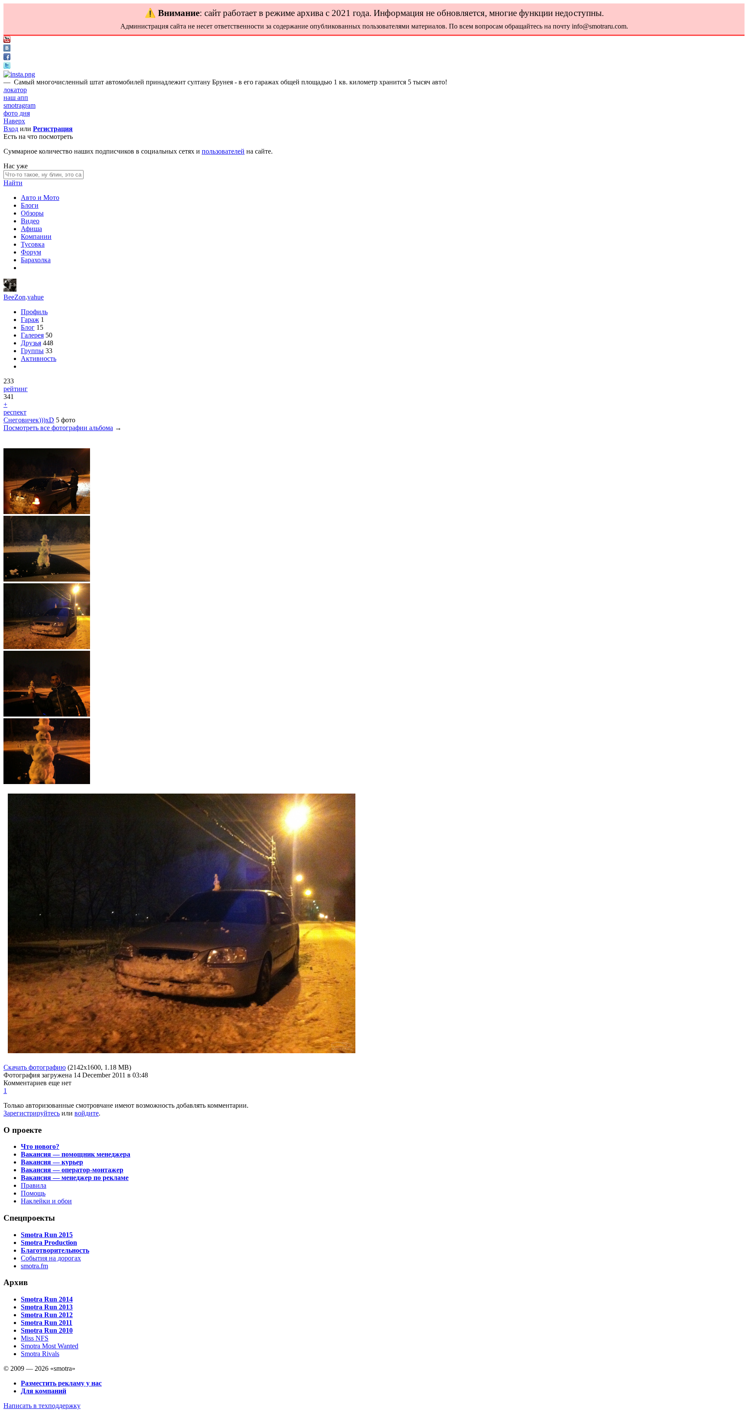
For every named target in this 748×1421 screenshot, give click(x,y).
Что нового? (40, 1146)
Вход (10, 128)
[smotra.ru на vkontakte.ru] (6, 49)
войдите (86, 1113)
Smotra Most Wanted (49, 1346)
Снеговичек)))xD (28, 420)
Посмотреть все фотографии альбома (58, 427)
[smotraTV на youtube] (6, 40)
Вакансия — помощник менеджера (75, 1154)
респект (14, 412)
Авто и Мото (40, 197)
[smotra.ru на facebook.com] (6, 57)
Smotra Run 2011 (46, 1322)
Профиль (34, 311)
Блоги (30, 205)
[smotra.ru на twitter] (6, 66)
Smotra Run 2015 (47, 1234)
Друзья (31, 343)
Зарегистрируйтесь (31, 1113)
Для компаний (43, 1391)
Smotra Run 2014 (47, 1299)
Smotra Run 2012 (47, 1314)
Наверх (14, 121)
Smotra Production (49, 1242)
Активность (38, 358)
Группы (32, 350)
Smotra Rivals (40, 1353)
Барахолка (36, 260)
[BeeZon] (9, 289)
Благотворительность (55, 1250)
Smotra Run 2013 (47, 1307)
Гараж (30, 319)
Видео (30, 221)
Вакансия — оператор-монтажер (72, 1169)
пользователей (223, 151)
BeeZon (14, 297)
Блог (28, 327)
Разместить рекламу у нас (61, 1383)
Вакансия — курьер (52, 1162)
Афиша (31, 228)
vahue (35, 297)
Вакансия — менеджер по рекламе (75, 1177)
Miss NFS (34, 1338)
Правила (33, 1185)
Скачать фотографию (34, 1067)
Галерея (32, 335)
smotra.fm (34, 1266)
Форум (31, 252)
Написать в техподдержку (42, 1405)
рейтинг (15, 388)
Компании (36, 236)
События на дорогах (51, 1258)
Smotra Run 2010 (47, 1330)
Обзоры (32, 213)
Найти (13, 182)
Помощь (33, 1193)
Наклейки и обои (46, 1201)
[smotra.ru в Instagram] (19, 74)
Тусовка (33, 244)
